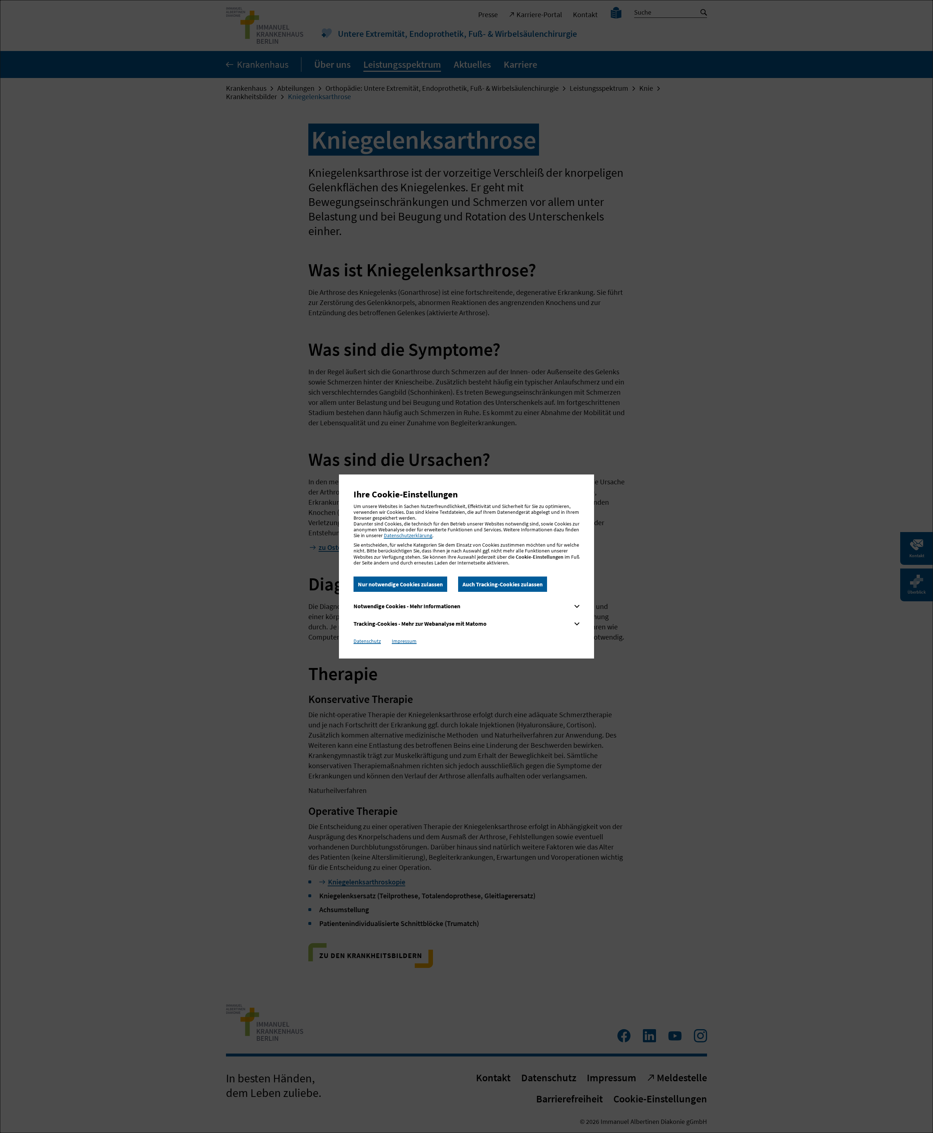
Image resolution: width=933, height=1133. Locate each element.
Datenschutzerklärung (408, 535)
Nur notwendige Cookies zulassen (400, 584)
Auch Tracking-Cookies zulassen (502, 584)
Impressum (404, 641)
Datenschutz (367, 641)
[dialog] (466, 566)
